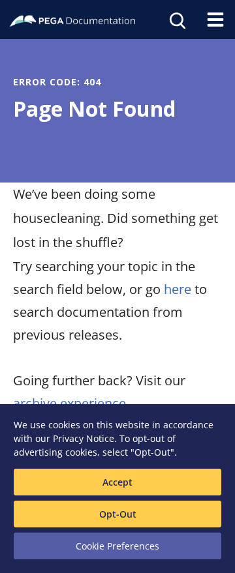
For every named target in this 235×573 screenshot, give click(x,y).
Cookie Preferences (117, 546)
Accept (117, 482)
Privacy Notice (83, 438)
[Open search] (176, 19)
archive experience (69, 403)
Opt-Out (117, 514)
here (177, 289)
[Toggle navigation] (215, 19)
